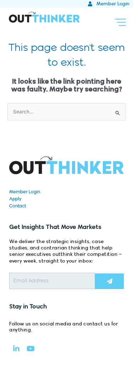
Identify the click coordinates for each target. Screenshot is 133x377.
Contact (17, 206)
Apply (15, 198)
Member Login (24, 191)
